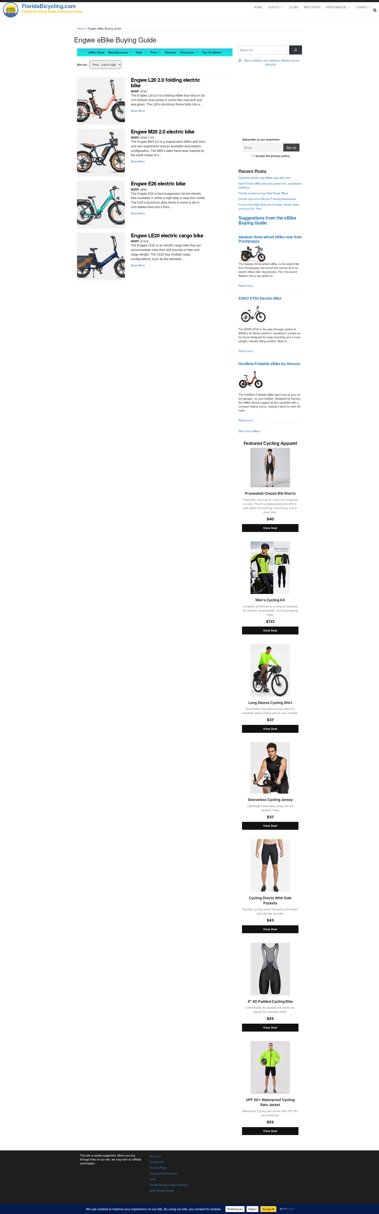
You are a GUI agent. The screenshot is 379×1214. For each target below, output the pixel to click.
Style (139, 52)
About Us (155, 1156)
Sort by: (82, 65)
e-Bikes (361, 7)
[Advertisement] (270, 95)
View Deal (270, 528)
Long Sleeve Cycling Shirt (270, 703)
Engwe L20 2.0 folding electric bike (165, 82)
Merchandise (336, 7)
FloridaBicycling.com (49, 6)
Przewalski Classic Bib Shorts (270, 493)
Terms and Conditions (163, 1173)
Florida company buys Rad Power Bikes (263, 193)
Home (258, 7)
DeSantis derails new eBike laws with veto (264, 178)
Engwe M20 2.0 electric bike (162, 131)
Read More (138, 111)
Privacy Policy (158, 1168)
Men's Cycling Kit (270, 600)
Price (153, 52)
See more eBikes (249, 431)
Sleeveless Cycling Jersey (270, 800)
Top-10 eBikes (211, 52)
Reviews (170, 52)
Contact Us (156, 1162)
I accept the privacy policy (271, 156)
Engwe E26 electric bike (158, 183)
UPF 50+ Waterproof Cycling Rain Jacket (270, 1102)
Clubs (293, 7)
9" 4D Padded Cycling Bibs (270, 1001)
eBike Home (96, 52)
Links (152, 1179)
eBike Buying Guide (161, 1190)
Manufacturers (118, 52)
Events (273, 7)
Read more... (246, 286)
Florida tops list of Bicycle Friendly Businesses (267, 199)
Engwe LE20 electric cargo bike (167, 235)
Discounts (187, 52)
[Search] (295, 50)
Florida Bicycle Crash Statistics (168, 1185)
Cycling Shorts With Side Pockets (270, 900)
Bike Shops (312, 7)
